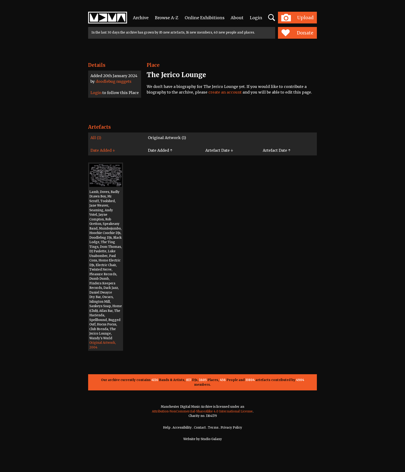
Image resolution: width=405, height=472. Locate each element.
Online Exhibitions (205, 17)
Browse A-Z (166, 17)
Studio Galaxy (211, 439)
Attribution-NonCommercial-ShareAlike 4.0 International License (202, 411)
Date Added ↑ (160, 150)
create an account (225, 92)
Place (153, 65)
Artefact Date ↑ (276, 150)
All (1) (95, 137)
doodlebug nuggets (113, 81)
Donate (305, 33)
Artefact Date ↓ (219, 150)
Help (166, 428)
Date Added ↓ (102, 150)
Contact (200, 428)
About (237, 17)
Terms (213, 428)
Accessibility (182, 428)
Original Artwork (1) (167, 137)
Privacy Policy (231, 428)
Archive (141, 17)
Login (256, 17)
